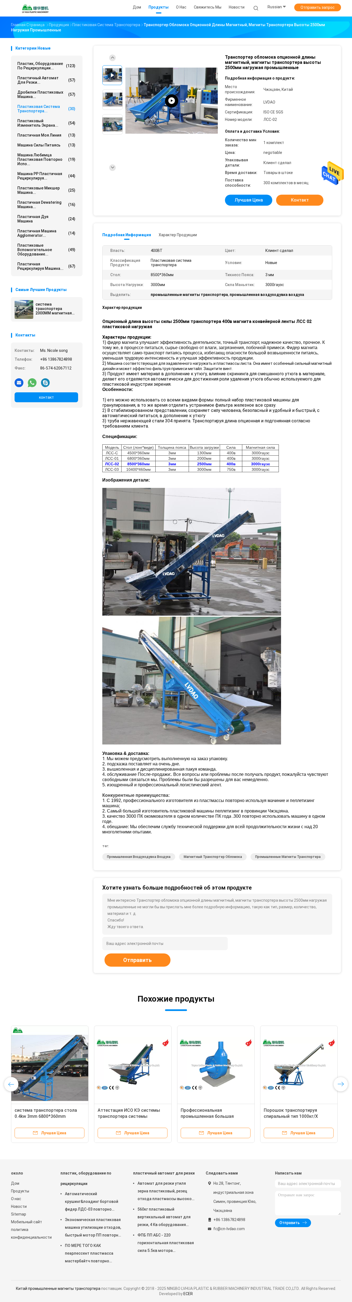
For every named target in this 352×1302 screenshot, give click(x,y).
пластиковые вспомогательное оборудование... (46, 249)
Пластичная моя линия (46, 135)
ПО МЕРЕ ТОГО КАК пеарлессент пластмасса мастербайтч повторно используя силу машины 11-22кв (91, 1254)
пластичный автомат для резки (164, 1173)
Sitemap (18, 1214)
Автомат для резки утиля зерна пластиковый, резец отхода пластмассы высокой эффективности (166, 1192)
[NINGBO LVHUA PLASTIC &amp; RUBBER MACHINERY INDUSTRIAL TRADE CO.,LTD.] (35, 8)
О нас (16, 1199)
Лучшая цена (249, 200)
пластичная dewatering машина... (46, 204)
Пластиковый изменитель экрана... (46, 123)
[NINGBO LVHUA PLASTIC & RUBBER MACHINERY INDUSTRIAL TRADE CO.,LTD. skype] (45, 382)
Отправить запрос (318, 7)
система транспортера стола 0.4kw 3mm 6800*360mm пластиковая (46, 1116)
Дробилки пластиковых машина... (46, 94)
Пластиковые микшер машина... (46, 190)
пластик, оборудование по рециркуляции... (46, 65)
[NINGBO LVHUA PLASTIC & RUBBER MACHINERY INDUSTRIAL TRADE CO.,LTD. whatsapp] (32, 382)
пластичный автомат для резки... (46, 80)
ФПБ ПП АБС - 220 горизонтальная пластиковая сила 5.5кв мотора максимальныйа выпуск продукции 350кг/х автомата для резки (166, 1243)
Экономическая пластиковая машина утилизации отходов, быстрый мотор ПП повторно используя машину (93, 1228)
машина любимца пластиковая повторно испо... (46, 159)
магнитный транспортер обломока (213, 857)
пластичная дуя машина (46, 218)
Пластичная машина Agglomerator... (46, 233)
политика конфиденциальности (30, 1233)
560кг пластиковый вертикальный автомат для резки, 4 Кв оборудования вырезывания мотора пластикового (164, 1217)
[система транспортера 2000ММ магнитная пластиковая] (24, 309)
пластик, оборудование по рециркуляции (86, 1178)
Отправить (137, 960)
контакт (46, 397)
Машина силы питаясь (46, 145)
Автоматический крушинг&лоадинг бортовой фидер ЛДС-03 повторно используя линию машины (91, 1202)
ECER (188, 1294)
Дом (15, 1183)
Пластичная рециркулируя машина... (46, 266)
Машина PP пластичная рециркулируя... (46, 176)
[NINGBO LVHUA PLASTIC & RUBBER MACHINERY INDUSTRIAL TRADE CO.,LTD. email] (19, 382)
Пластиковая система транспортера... (46, 108)
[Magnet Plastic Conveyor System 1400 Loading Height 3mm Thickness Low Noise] (171, 101)
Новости (19, 1206)
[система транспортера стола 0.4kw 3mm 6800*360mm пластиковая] (49, 1064)
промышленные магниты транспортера (288, 857)
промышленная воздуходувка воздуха (138, 857)
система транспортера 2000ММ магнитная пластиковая (53, 308)
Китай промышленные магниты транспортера (58, 1288)
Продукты (20, 1191)
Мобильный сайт (26, 1222)
